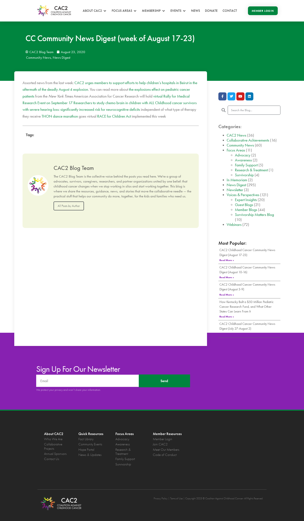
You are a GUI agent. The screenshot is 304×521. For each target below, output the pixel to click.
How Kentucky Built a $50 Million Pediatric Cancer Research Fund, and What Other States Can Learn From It (246, 307)
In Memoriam (237, 179)
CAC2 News (236, 135)
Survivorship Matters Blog (254, 214)
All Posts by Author (69, 206)
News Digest (61, 57)
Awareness (243, 160)
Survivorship (244, 175)
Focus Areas (236, 150)
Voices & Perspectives (243, 194)
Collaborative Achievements (248, 140)
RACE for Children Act (114, 116)
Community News (38, 57)
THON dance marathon (60, 116)
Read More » (226, 260)
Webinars (234, 224)
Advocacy (242, 155)
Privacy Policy (161, 498)
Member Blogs (246, 209)
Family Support (246, 165)
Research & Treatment (251, 170)
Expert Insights (246, 199)
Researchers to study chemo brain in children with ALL (113, 102)
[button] (94, 10)
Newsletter (235, 189)
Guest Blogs (244, 204)
